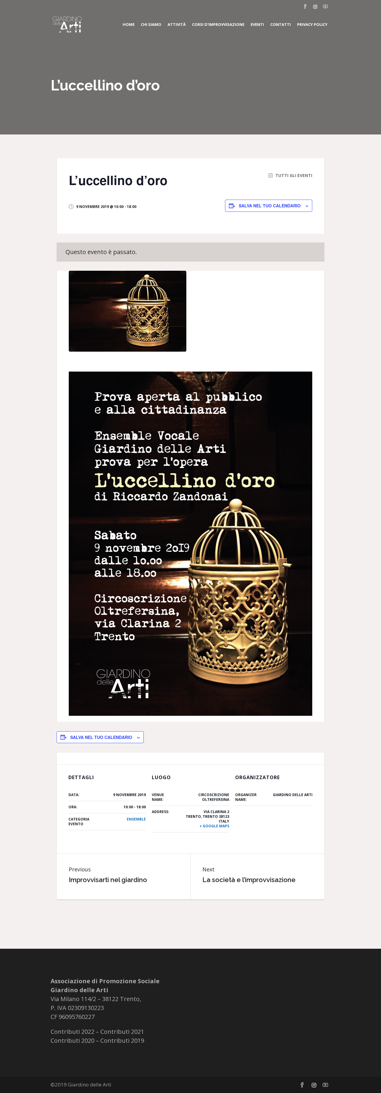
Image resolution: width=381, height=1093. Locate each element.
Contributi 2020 (72, 1040)
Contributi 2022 (72, 1032)
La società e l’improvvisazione (249, 880)
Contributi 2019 (122, 1040)
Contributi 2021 (122, 1032)
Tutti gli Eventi (293, 175)
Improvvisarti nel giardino (108, 880)
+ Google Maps (214, 826)
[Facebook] (305, 6)
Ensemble (136, 819)
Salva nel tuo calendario (270, 206)
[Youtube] (325, 6)
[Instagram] (315, 6)
